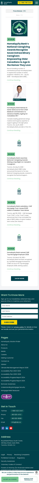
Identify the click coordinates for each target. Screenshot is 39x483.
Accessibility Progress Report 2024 (13, 377)
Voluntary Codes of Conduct (11, 464)
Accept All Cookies (10, 479)
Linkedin (6, 428)
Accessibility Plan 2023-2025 (11, 371)
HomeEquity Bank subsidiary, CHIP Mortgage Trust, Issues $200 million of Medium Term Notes (19, 208)
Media (3, 351)
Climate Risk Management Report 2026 (14, 368)
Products (4, 348)
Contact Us (5, 361)
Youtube (10, 428)
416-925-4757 (16, 415)
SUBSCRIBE (9, 322)
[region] (19, 476)
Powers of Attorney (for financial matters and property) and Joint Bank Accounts (17, 469)
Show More (19, 278)
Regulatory (21, 458)
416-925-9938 (16, 418)
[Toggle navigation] (36, 2)
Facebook (2, 428)
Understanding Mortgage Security (13, 387)
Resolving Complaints (21, 455)
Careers (4, 355)
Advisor (3, 364)
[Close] (36, 472)
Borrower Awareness (8, 384)
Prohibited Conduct (8, 458)
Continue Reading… (14, 80)
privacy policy (19, 327)
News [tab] (19, 15)
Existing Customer (7, 358)
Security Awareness (8, 461)
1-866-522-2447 (17, 411)
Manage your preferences (28, 479)
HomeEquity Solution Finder (10, 341)
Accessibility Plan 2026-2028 (11, 374)
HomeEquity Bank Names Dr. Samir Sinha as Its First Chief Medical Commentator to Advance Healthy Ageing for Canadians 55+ (17, 112)
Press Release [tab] (19, 11)
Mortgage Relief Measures (10, 390)
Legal (3, 455)
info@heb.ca (16, 422)
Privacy (9, 455)
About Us (4, 345)
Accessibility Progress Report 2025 (13, 381)
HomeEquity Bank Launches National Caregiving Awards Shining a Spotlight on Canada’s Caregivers (19, 161)
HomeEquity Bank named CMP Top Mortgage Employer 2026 (18, 253)
